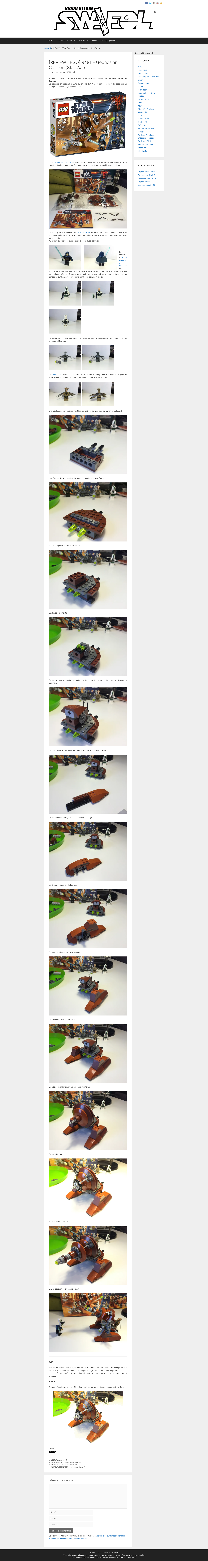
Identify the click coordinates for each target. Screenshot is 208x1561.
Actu (140, 67)
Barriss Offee (84, 233)
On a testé (142, 122)
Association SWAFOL (64, 41)
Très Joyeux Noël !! (146, 175)
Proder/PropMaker (146, 128)
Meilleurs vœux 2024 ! (148, 178)
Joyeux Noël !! (144, 182)
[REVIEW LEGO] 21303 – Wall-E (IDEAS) (65, 1465)
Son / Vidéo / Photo (146, 144)
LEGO (53, 1460)
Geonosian (56, 375)
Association (143, 70)
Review (141, 132)
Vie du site (142, 151)
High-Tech (142, 90)
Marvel (141, 106)
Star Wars (78, 1462)
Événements (143, 83)
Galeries (82, 41)
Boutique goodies (108, 41)
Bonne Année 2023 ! (147, 185)
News (140, 115)
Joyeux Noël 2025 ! (146, 172)
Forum (94, 41)
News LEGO (143, 118)
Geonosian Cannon (63, 162)
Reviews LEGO (61, 1460)
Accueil (49, 41)
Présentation (143, 125)
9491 (53, 1462)
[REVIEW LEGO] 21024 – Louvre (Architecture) (68, 1467)
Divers (141, 80)
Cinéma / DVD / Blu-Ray (148, 77)
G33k (140, 86)
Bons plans (143, 73)
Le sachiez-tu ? (145, 99)
